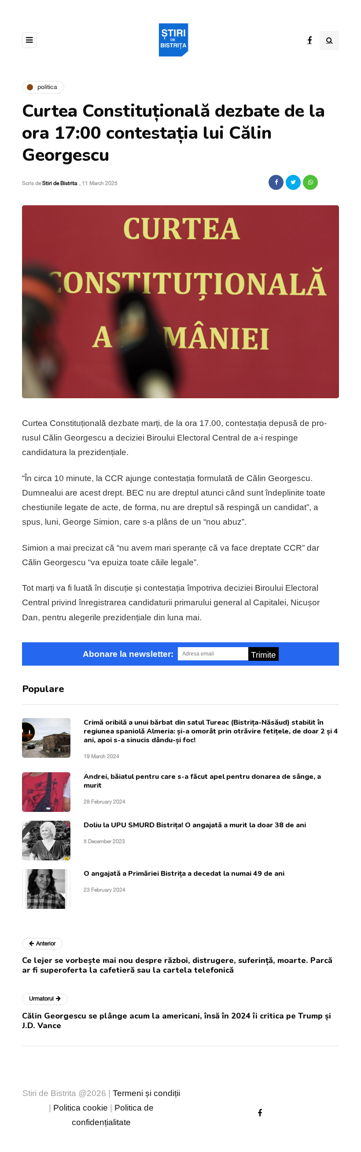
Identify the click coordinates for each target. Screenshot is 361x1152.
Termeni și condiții (146, 1093)
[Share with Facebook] (276, 182)
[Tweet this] (293, 182)
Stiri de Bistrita (59, 183)
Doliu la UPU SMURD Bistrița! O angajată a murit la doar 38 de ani (195, 825)
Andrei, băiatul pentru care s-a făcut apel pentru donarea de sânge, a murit (202, 781)
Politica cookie (80, 1107)
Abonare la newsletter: (128, 654)
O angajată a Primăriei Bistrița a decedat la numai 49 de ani (184, 873)
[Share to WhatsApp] (310, 182)
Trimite (263, 654)
